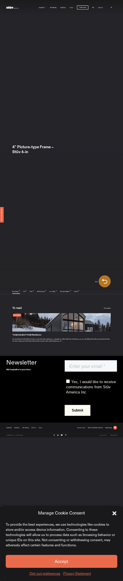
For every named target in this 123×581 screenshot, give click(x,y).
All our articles (107, 308)
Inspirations (63, 7)
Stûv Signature (53, 7)
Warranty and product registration (95, 427)
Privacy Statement (77, 573)
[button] (114, 513)
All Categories (16, 291)
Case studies (53, 291)
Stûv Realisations (41, 291)
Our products (42, 7)
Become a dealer (81, 427)
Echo (25, 291)
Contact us (100, 7)
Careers (71, 7)
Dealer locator (83, 7)
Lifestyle (76, 291)
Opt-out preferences (44, 573)
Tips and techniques (65, 291)
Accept (61, 561)
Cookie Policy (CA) (103, 435)
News (32, 291)
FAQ (93, 7)
